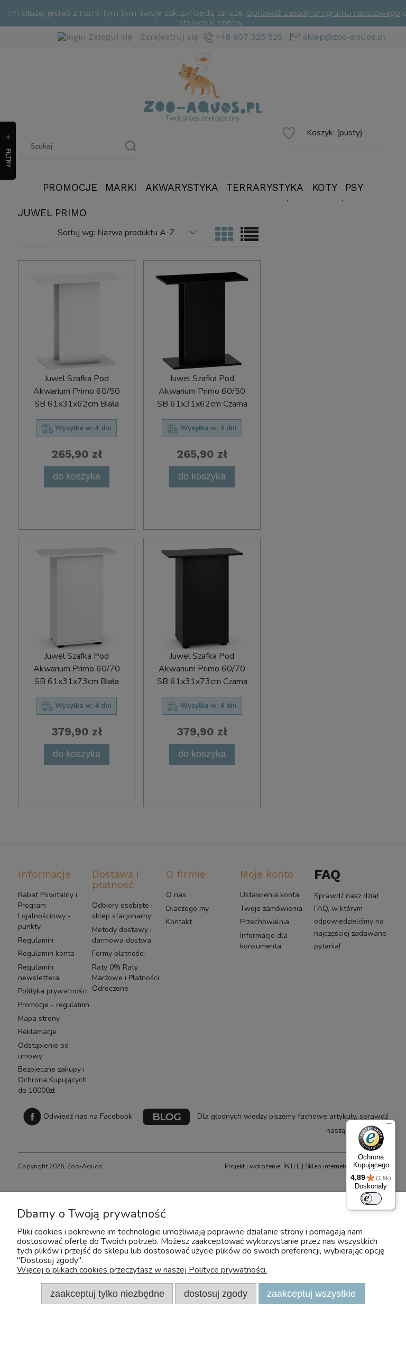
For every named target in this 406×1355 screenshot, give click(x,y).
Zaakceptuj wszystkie (311, 1293)
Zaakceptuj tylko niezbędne (107, 1293)
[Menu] (389, 1126)
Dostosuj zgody (215, 1293)
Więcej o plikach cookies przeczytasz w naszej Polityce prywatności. (142, 1270)
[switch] (371, 1198)
